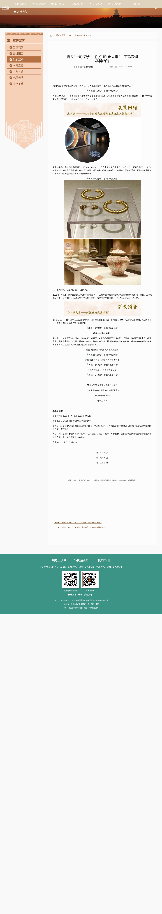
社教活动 (18, 59)
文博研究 (22, 11)
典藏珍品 (135, 3)
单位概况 (40, 3)
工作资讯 (59, 3)
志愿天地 (18, 77)
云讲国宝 (18, 53)
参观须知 (82, 560)
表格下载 (18, 83)
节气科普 (18, 71)
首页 (71, 35)
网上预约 (60, 560)
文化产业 (116, 3)
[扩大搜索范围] (156, 7)
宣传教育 (97, 3)
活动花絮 (18, 47)
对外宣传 (18, 65)
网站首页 (22, 3)
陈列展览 (78, 3)
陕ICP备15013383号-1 (101, 600)
